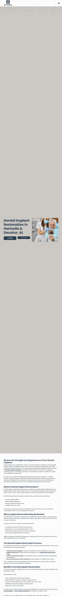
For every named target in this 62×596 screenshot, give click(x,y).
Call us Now (24, 237)
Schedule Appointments (10, 238)
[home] (8, 3)
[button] (59, 3)
